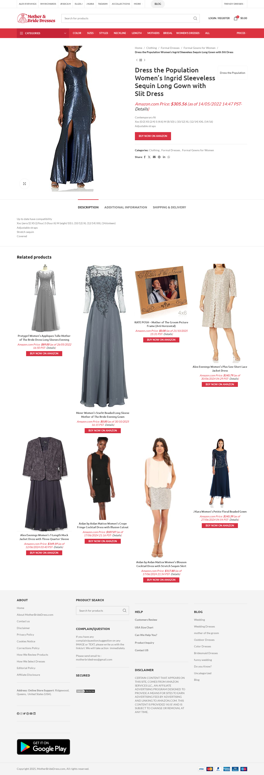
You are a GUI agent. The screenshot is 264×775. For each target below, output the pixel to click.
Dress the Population (232, 72)
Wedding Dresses (204, 626)
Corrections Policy (28, 648)
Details (141, 108)
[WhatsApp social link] (168, 157)
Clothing (151, 47)
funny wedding (203, 659)
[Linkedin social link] (164, 157)
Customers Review (146, 619)
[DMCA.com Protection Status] (85, 691)
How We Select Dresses (31, 661)
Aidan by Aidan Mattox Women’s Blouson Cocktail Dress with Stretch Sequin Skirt (161, 564)
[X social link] (149, 157)
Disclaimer (23, 628)
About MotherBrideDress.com (35, 614)
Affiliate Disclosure (28, 674)
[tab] (88, 205)
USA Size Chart (144, 627)
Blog (158, 3)
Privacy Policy (25, 634)
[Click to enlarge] (24, 183)
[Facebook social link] (145, 157)
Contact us (23, 621)
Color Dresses (202, 646)
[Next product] (144, 60)
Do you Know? (203, 666)
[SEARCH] (195, 18)
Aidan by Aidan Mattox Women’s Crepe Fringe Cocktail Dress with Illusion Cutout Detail (103, 527)
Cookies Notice (26, 641)
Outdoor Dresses (204, 639)
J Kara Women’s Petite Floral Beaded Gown (220, 511)
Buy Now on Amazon (153, 136)
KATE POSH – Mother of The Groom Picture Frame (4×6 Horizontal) (161, 324)
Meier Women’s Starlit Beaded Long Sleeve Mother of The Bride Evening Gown (102, 414)
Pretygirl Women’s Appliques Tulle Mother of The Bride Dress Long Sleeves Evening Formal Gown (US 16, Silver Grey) (44, 339)
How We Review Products (32, 654)
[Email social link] (154, 157)
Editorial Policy (26, 668)
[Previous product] (137, 60)
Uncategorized (202, 673)
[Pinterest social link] (159, 157)
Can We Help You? (146, 635)
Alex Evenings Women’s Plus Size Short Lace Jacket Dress (220, 368)
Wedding (199, 619)
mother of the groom (206, 633)
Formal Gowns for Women (199, 47)
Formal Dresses (170, 47)
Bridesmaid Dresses (206, 653)
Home (138, 47)
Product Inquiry (144, 642)
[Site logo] (36, 18)
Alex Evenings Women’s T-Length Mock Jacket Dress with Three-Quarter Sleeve (44, 537)
